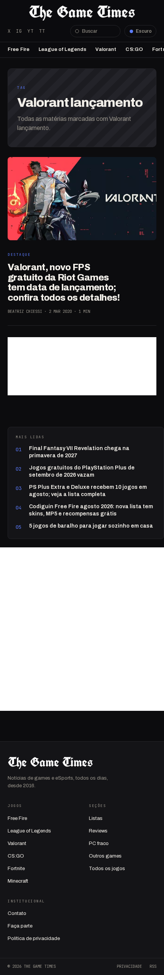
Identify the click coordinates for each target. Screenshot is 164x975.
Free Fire (18, 49)
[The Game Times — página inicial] (82, 13)
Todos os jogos (107, 868)
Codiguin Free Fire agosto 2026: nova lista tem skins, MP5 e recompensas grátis (91, 510)
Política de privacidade (34, 938)
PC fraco (99, 843)
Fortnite (16, 868)
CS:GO (134, 49)
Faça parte (20, 926)
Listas (96, 818)
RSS (153, 966)
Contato (17, 913)
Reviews (98, 831)
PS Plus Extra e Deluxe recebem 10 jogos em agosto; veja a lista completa (88, 490)
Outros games (105, 856)
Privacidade (129, 966)
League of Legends (62, 49)
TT (42, 31)
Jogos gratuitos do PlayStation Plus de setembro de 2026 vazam (82, 471)
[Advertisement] (82, 366)
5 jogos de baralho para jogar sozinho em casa (91, 526)
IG (19, 31)
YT (30, 31)
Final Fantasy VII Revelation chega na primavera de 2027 (79, 451)
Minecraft (18, 881)
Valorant (105, 49)
